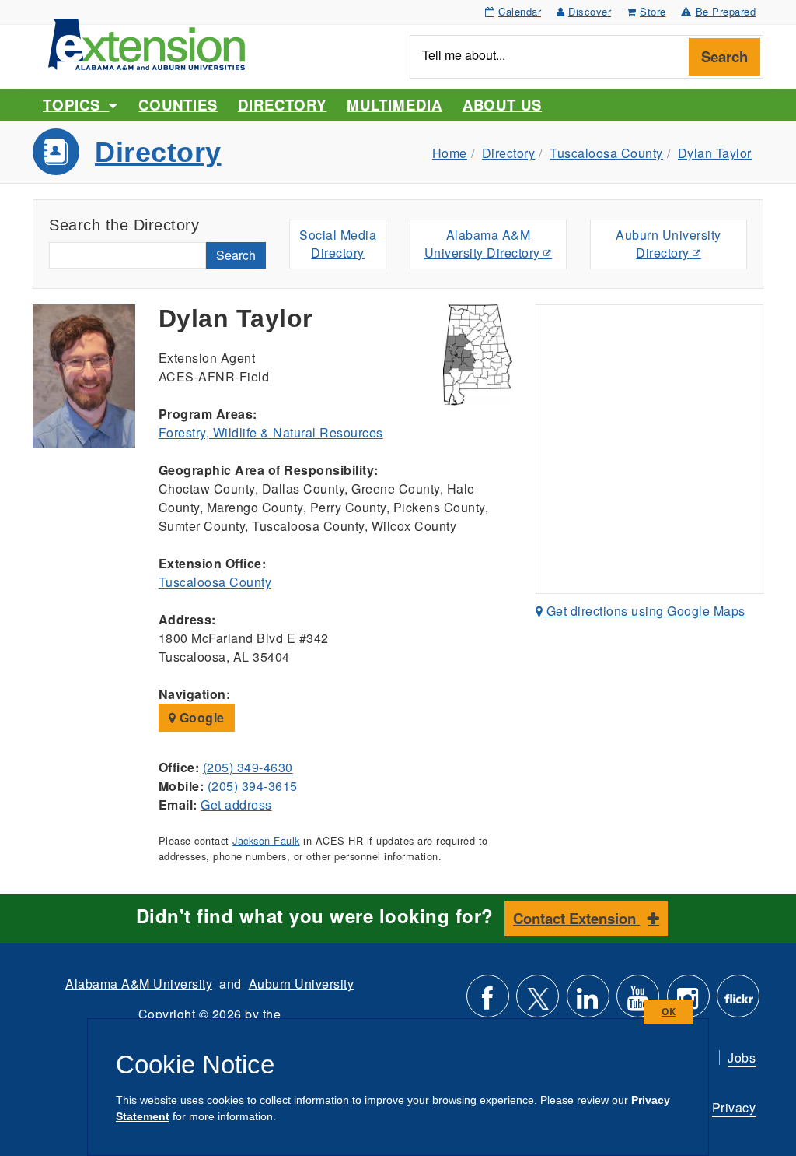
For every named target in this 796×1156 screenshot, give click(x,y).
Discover (589, 11)
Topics (76, 104)
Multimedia (394, 104)
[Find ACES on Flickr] (738, 1002)
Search (724, 56)
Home (449, 153)
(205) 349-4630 (248, 767)
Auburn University (301, 984)
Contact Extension (576, 918)
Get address (236, 804)
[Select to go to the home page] (146, 42)
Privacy (734, 1107)
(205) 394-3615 (253, 786)
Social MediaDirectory (337, 244)
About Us (502, 104)
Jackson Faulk (266, 840)
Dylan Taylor (715, 153)
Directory (282, 104)
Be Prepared (726, 11)
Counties (177, 104)
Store (653, 11)
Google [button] (200, 717)
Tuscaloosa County (606, 153)
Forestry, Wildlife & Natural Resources (271, 432)
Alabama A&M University (138, 984)
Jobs (742, 1057)
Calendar (519, 11)
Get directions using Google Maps (644, 611)
